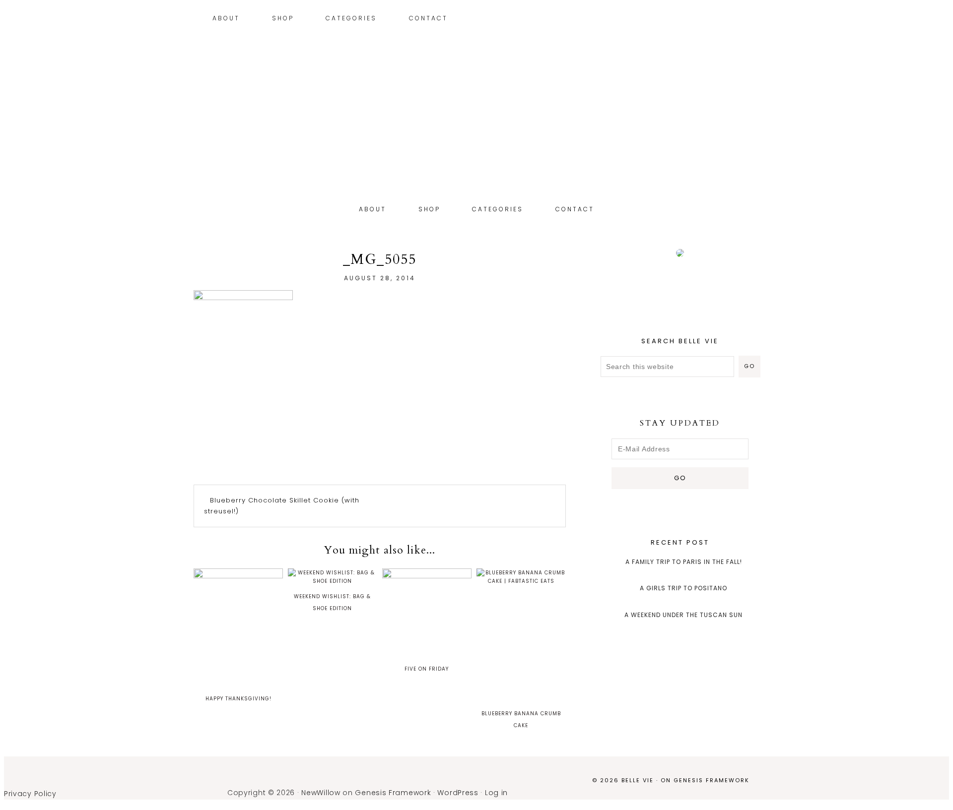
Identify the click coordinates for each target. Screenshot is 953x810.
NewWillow (320, 793)
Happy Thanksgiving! (238, 698)
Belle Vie (476, 138)
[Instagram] (737, 19)
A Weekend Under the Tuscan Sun (683, 615)
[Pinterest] (745, 19)
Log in (496, 793)
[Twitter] (752, 19)
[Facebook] (759, 19)
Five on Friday (427, 669)
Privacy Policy (30, 794)
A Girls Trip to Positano (683, 588)
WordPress (457, 793)
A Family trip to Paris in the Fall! (683, 562)
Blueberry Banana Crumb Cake (521, 719)
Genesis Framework (711, 780)
